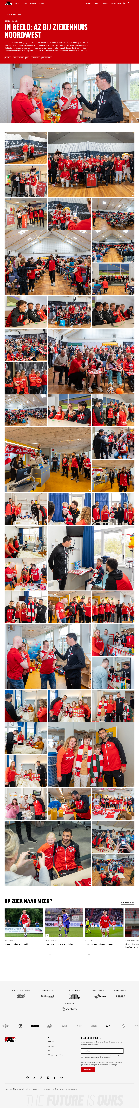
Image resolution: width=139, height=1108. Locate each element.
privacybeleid (115, 1062)
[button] (17, 3)
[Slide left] (50, 954)
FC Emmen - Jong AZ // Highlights (59, 944)
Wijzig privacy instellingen (56, 1055)
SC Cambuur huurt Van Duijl (16, 944)
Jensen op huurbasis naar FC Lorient (100, 944)
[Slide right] (88, 954)
